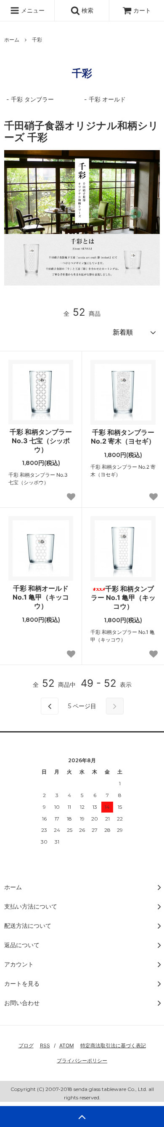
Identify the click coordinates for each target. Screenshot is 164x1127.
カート (142, 10)
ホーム (11, 39)
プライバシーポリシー (82, 1060)
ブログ (26, 1045)
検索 (86, 10)
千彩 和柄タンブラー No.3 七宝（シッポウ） (41, 441)
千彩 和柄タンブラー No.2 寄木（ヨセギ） (123, 436)
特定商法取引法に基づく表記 (113, 1045)
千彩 (37, 39)
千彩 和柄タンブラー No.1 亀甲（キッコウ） (123, 597)
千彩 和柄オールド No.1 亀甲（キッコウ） (41, 597)
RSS (45, 1045)
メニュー (32, 10)
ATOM (66, 1045)
